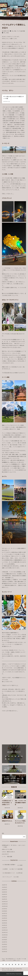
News (11, 968)
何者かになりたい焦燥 (7, 849)
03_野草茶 (5, 869)
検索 (3, 833)
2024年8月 (4, 939)
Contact (19, 970)
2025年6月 (4, 915)
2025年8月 (4, 911)
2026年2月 (4, 896)
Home (3, 968)
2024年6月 (4, 944)
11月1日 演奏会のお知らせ (8, 851)
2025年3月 (4, 923)
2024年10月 (5, 935)
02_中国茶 (20, 865)
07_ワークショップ (7, 877)
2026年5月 (4, 889)
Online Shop (19, 968)
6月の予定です (5, 854)
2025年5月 (4, 918)
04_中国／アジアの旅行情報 (18, 31)
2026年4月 (4, 892)
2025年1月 (4, 927)
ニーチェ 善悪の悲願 (7, 856)
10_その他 (6, 32)
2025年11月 (5, 904)
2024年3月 (4, 951)
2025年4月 (4, 920)
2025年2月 (4, 925)
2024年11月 (5, 932)
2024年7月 (4, 942)
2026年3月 (4, 894)
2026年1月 (4, 899)
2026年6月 (4, 887)
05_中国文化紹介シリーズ (8, 873)
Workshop (4, 970)
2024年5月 (4, 946)
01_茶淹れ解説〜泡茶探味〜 (9, 864)
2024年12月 (5, 930)
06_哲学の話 (19, 873)
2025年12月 (5, 901)
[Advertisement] (14, 728)
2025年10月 (5, 906)
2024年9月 (4, 937)
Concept (7, 968)
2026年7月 (4, 885)
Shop (14, 968)
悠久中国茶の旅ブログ (12, 970)
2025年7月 (4, 913)
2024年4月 (4, 949)
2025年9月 (4, 908)
